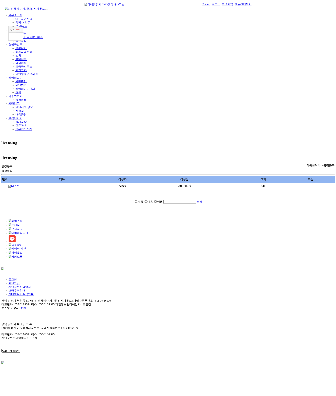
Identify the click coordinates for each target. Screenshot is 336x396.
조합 (18, 92)
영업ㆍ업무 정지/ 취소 (29, 37)
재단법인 (21, 85)
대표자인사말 (23, 18)
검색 (199, 201)
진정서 (19, 110)
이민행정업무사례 (26, 74)
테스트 (15, 185)
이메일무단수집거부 (21, 294)
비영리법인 (15, 77)
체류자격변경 (23, 51)
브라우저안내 (16, 290)
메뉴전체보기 (243, 4)
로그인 (216, 4)
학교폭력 (21, 40)
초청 (18, 55)
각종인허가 (15, 96)
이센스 (25, 308)
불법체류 (21, 59)
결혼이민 (21, 48)
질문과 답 (21, 125)
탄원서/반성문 (24, 107)
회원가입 (227, 4)
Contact (206, 4)
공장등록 (21, 99)
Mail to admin (70, 317)
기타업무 (14, 103)
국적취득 (21, 62)
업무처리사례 (23, 129)
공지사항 (21, 121)
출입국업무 (15, 44)
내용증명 (21, 114)
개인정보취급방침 (19, 286)
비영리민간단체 (25, 88)
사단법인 (21, 81)
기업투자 (21, 70)
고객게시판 (15, 118)
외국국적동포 (23, 66)
